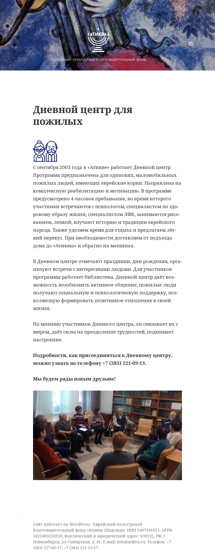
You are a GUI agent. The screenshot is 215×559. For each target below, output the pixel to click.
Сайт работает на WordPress (62, 524)
